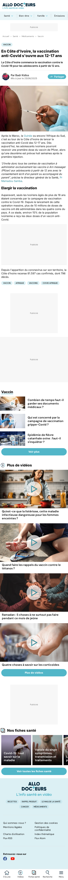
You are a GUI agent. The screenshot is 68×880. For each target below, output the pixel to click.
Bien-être (24, 15)
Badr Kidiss (22, 75)
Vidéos (20, 877)
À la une (6, 877)
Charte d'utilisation (13, 834)
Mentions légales (12, 827)
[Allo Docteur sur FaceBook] (5, 858)
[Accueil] (34, 789)
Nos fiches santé (21, 730)
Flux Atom (40, 838)
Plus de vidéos (19, 465)
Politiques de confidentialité (43, 829)
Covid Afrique (50, 283)
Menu (61, 877)
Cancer (25, 806)
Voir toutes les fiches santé (34, 771)
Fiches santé (34, 877)
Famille (41, 15)
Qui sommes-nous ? (14, 823)
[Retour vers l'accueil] (34, 6)
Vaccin (41, 36)
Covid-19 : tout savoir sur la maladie (14, 756)
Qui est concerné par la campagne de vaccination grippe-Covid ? (45, 421)
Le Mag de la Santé (51, 801)
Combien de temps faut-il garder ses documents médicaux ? (46, 403)
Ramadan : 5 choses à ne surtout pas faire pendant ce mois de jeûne (30, 616)
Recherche (47, 877)
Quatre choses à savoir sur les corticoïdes (30, 665)
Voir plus (34, 451)
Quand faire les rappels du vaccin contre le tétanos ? (31, 566)
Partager (59, 76)
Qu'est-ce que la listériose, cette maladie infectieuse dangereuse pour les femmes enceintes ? (30, 514)
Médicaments (28, 36)
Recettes (12, 801)
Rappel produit (29, 801)
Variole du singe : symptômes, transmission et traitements (46, 755)
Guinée (28, 135)
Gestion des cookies (46, 823)
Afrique (20, 283)
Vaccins (33, 283)
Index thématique (44, 834)
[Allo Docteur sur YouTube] (13, 858)
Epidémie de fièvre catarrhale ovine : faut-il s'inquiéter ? (44, 438)
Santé (7, 15)
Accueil (6, 36)
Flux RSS (7, 838)
